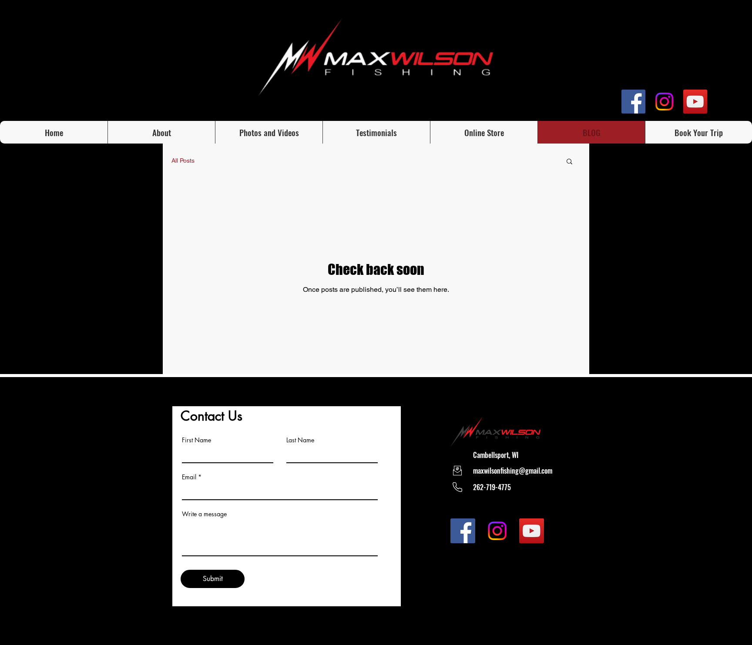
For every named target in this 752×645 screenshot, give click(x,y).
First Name (196, 440)
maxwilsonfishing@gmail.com (512, 470)
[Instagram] (664, 102)
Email (189, 477)
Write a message (204, 514)
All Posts (183, 160)
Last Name (300, 440)
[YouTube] (695, 102)
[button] (569, 162)
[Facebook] (633, 102)
